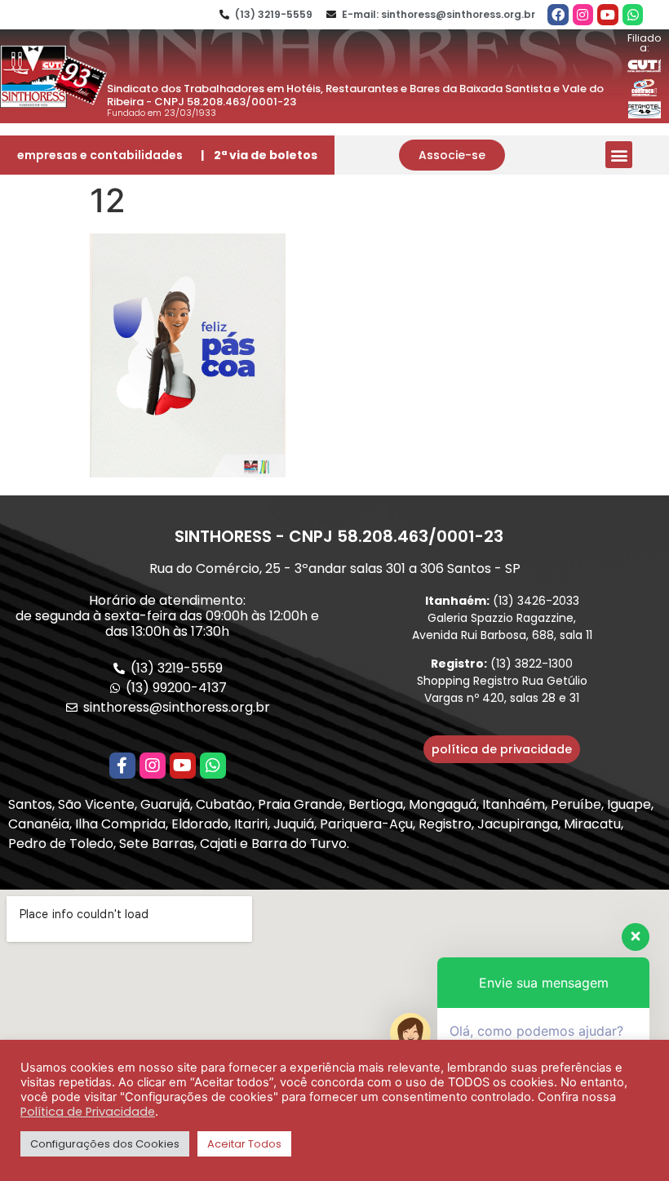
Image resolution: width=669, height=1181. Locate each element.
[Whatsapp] (633, 14)
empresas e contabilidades (100, 155)
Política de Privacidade (87, 1111)
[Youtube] (607, 14)
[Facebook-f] (122, 766)
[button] (452, 155)
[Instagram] (583, 14)
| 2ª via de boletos (259, 155)
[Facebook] (558, 14)
